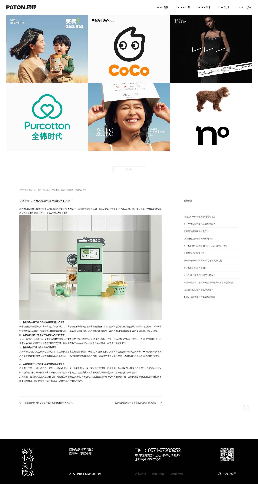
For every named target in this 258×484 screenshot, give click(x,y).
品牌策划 (46, 190)
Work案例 (162, 7)
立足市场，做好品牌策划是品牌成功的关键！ (70, 190)
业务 (28, 457)
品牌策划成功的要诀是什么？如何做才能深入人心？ (49, 402)
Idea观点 (223, 7)
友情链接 (140, 474)
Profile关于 (204, 7)
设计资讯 (37, 190)
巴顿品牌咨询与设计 (82, 449)
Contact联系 (244, 7)
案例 (28, 450)
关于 (28, 465)
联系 (28, 472)
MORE (129, 169)
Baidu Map (157, 474)
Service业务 (183, 7)
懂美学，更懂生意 (80, 453)
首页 (30, 190)
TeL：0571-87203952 (157, 450)
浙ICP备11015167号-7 (147, 459)
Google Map (176, 474)
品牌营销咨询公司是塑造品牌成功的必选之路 (135, 402)
